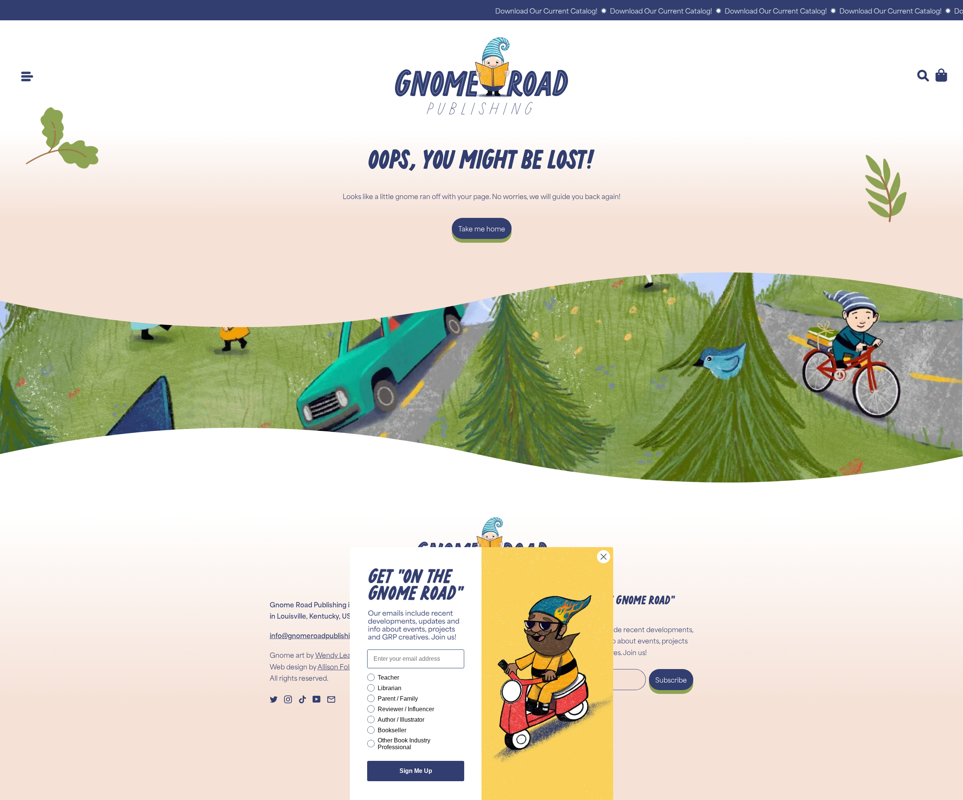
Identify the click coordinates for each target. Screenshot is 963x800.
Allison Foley (337, 666)
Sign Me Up (415, 771)
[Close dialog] (603, 556)
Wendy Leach (337, 654)
